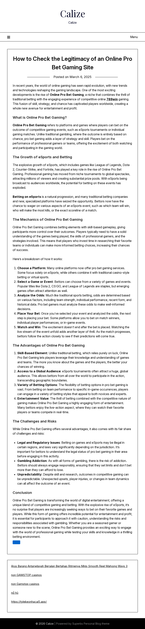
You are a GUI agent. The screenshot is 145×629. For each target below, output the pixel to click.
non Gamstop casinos (25, 584)
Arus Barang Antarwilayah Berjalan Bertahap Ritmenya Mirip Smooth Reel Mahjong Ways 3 (69, 566)
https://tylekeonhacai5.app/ (29, 601)
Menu (134, 37)
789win (112, 99)
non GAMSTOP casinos (26, 575)
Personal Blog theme (97, 623)
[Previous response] (16, 542)
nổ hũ (14, 593)
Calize (72, 13)
